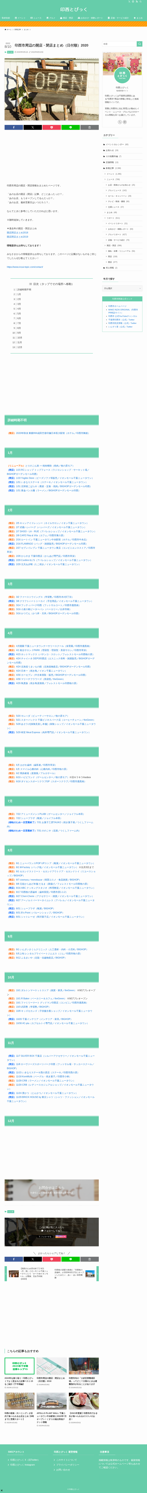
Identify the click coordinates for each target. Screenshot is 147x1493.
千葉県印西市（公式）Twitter (121, 320)
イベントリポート (117, 223)
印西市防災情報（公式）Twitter (122, 323)
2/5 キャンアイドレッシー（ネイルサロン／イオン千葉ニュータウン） (52, 523)
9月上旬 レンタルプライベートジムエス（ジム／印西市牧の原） (49, 953)
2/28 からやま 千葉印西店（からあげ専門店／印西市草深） (46, 556)
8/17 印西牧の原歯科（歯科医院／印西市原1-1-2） (42, 892)
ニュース (113, 179)
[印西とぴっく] (73, 9)
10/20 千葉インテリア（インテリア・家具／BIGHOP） (44, 1019)
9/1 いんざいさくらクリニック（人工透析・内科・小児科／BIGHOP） (52, 949)
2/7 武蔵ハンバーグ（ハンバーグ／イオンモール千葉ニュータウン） (51, 527)
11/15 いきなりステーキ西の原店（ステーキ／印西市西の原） (48, 1072)
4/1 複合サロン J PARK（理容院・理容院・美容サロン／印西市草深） (52, 650)
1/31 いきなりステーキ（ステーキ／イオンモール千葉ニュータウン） (52, 482)
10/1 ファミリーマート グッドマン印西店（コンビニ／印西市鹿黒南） (52, 1002)
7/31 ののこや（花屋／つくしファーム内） (59, 830)
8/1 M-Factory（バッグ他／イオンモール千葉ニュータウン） (47, 867)
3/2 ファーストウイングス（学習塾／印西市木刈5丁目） (45, 597)
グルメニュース (117, 190)
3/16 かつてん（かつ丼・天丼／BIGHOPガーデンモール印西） (48, 613)
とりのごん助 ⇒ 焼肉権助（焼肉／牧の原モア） (50, 466)
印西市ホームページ (117, 306)
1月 (19, 294)
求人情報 (111, 268)
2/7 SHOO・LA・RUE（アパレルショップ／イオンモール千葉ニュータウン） (56, 531)
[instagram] (133, 1)
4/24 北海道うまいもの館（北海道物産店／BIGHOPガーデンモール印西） (54, 666)
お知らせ (112, 150)
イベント (114, 174)
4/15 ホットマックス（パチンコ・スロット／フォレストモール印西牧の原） (55, 654)
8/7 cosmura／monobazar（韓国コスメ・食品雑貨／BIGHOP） (48, 880)
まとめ (10, 52)
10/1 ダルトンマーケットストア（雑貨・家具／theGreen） (46, 990)
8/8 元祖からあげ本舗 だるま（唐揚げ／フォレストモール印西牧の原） (52, 884)
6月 (19, 318)
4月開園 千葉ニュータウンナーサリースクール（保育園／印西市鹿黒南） (53, 646)
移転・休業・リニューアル (121, 251)
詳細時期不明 (24, 289)
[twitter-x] (129, 1)
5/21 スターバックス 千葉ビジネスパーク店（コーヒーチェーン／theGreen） (55, 720)
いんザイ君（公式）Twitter (120, 327)
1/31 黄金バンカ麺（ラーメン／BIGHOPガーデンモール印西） (48, 490)
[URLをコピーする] (89, 127)
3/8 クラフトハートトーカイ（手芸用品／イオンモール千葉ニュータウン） (54, 601)
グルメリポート (117, 234)
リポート (113, 218)
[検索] (140, 1)
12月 (19, 347)
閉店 (112, 256)
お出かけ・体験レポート (120, 229)
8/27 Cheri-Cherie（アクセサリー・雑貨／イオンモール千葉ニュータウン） (55, 896)
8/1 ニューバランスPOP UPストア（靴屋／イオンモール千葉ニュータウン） (55, 863)
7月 (19, 323)
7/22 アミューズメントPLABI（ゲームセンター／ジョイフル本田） (50, 814)
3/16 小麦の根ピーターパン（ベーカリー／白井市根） (44, 609)
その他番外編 (113, 156)
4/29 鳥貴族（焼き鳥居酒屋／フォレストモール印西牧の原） (47, 683)
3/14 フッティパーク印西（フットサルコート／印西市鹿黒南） (48, 605)
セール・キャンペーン (119, 196)
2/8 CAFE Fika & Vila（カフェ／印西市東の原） (40, 535)
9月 (19, 333)
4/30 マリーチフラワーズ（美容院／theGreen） (40, 679)
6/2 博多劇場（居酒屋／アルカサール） (36, 773)
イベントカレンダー (117, 144)
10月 (19, 337)
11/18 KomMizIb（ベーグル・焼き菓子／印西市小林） (43, 1076)
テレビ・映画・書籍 (118, 201)
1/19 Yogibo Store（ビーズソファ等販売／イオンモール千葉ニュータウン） (55, 478)
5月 (19, 313)
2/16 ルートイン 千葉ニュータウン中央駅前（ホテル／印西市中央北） (52, 539)
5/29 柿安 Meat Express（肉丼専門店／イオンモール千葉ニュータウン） (53, 732)
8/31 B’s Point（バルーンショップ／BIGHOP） (40, 912)
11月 (19, 342)
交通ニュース (116, 207)
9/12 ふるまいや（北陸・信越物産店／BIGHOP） (41, 958)
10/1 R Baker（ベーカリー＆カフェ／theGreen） (41, 998)
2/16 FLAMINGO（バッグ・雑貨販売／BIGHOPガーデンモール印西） (52, 544)
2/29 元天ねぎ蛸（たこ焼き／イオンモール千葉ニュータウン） (48, 564)
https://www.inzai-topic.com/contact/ (25, 267)
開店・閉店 (114, 245)
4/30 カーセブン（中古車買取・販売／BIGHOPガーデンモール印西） (51, 675)
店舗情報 (112, 162)
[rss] (137, 1)
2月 (19, 299)
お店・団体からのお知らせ (121, 185)
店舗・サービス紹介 (118, 240)
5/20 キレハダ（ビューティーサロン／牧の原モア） (42, 716)
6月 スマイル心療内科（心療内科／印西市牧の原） (42, 769)
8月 (19, 328)
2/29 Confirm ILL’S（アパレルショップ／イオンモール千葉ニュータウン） (54, 560)
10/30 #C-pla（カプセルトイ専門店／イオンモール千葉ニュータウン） (52, 1023)
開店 (112, 262)
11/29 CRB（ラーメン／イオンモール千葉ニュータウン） (45, 1080)
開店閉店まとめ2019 (17, 237)
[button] (14, 127)
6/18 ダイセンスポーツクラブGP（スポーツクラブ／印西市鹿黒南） (51, 781)
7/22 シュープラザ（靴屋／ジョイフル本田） (39, 818)
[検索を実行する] (139, 44)
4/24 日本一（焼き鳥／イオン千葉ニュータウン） (41, 671)
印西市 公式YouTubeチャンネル (122, 316)
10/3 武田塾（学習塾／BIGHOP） (33, 1007)
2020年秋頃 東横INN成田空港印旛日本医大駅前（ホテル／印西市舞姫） (53, 433)
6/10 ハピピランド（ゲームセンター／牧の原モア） (42, 777)
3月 (19, 304)
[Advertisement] (52, 154)
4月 (19, 309)
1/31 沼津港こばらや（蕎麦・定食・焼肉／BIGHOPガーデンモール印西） (54, 486)
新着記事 (113, 168)
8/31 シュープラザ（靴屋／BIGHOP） (35, 908)
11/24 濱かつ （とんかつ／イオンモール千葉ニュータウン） (47, 1093)
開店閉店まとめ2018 (17, 232)
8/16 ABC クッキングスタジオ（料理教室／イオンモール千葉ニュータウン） (55, 888)
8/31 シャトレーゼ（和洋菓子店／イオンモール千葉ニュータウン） (50, 917)
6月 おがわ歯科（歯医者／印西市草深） (36, 765)
